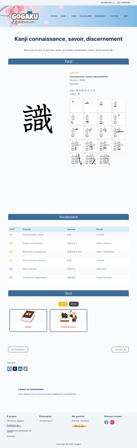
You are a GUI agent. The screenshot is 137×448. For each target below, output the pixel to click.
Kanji (74, 16)
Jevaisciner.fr (46, 420)
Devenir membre (80, 420)
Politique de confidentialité (14, 426)
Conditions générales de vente (19, 431)
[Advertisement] (68, 189)
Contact (11, 436)
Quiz (126, 16)
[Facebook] (106, 422)
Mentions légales (15, 420)
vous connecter (38, 394)
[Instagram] (112, 422)
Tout (63, 304)
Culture (114, 16)
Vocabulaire (85, 16)
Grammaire (100, 16)
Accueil (54, 16)
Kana (63, 16)
